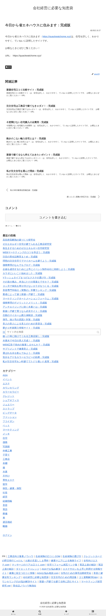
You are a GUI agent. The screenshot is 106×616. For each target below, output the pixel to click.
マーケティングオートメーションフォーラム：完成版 (31, 298)
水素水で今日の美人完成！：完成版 (21, 340)
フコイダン (8, 421)
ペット (6, 425)
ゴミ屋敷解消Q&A (88, 577)
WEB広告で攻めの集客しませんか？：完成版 (26, 344)
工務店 (6, 459)
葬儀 (5, 513)
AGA (5, 375)
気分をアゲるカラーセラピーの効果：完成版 (26, 357)
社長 (5, 492)
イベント (7, 379)
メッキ (6, 434)
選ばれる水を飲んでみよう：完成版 (21, 353)
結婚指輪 (7, 501)
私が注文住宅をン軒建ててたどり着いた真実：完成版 (31, 361)
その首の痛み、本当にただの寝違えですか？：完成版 (31, 281)
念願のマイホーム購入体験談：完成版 (22, 315)
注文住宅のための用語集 (64, 577)
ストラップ (8, 408)
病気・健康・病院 (12, 488)
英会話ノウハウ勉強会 (24, 585)
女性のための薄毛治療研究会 (76, 573)
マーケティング (11, 429)
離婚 (5, 526)
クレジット (8, 396)
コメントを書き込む (53, 217)
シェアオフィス (11, 400)
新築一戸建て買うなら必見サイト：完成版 (25, 311)
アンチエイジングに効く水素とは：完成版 (25, 307)
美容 (5, 505)
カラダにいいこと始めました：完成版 (22, 273)
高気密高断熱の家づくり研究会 (19, 240)
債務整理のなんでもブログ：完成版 (21, 265)
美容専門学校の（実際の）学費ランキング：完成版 (29, 290)
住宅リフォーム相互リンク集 (62, 564)
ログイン (7, 535)
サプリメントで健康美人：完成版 (20, 349)
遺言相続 (7, 522)
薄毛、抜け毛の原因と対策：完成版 (21, 319)
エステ (6, 383)
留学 (5, 484)
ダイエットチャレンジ (27, 569)
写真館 (6, 446)
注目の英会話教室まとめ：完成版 (20, 256)
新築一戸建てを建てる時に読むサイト (59, 581)
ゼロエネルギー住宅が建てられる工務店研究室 (27, 244)
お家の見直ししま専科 (37, 560)
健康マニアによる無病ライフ (66, 560)
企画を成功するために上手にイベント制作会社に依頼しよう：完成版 (39, 269)
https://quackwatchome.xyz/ (56, 36)
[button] (98, 332)
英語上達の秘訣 (88, 564)
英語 (5, 509)
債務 (5, 442)
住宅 (9, 67)
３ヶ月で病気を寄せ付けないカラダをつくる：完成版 (31, 286)
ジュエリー (8, 404)
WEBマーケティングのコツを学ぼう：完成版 (26, 252)
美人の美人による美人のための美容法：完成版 (27, 323)
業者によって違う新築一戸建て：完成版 (24, 294)
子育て (6, 455)
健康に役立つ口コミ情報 (22, 573)
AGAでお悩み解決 (51, 569)
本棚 (5, 463)
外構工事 (7, 450)
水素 (5, 471)
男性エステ (8, 480)
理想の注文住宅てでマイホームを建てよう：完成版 (29, 261)
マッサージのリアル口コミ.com (28, 564)
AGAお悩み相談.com (48, 573)
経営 (5, 496)
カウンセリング (11, 388)
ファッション (10, 417)
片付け (6, 476)
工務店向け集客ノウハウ (20, 556)
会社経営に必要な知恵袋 (36, 577)
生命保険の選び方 (72, 556)
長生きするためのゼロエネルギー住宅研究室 (26, 248)
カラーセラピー (11, 392)
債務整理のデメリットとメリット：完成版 (25, 302)
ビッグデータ (10, 413)
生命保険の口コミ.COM (48, 556)
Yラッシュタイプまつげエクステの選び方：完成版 (29, 277)
